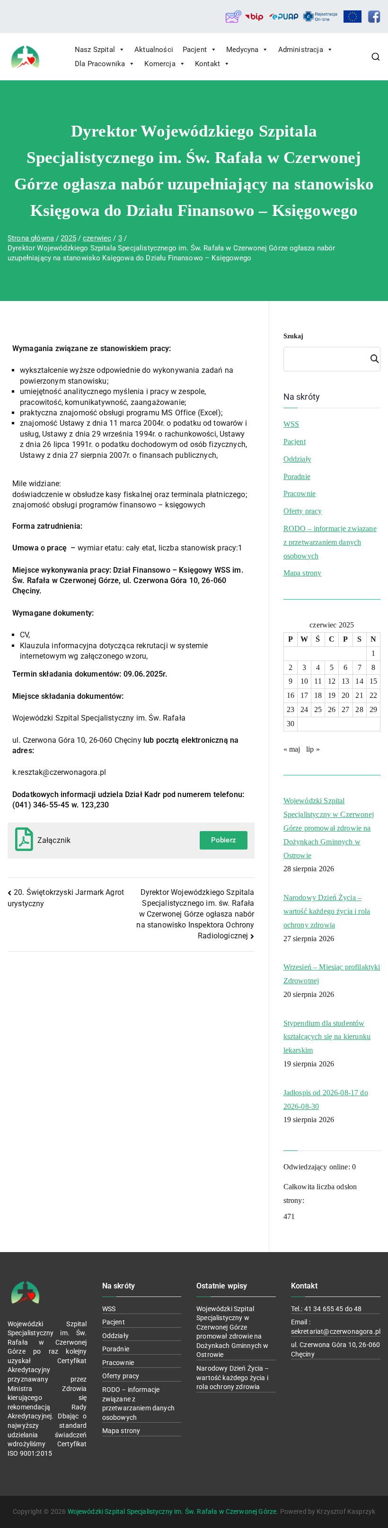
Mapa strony (302, 573)
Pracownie (299, 493)
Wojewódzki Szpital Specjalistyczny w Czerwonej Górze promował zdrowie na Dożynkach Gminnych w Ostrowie (328, 828)
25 (318, 709)
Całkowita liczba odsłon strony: (320, 1193)
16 (290, 695)
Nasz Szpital (95, 49)
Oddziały (297, 459)
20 (345, 695)
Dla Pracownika (100, 64)
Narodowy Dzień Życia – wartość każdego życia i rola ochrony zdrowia (326, 911)
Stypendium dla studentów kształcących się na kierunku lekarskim (326, 1037)
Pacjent (195, 49)
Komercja (159, 64)
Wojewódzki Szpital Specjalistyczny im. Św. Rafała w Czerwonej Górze (172, 1511)
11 (317, 681)
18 (318, 695)
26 (331, 709)
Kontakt (207, 64)
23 (290, 709)
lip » (313, 749)
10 (304, 681)
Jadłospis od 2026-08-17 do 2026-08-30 (325, 1099)
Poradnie (296, 476)
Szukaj (293, 336)
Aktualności (153, 49)
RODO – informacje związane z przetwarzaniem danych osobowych (330, 542)
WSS (291, 424)
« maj (291, 749)
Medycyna (242, 49)
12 (331, 681)
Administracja (300, 49)
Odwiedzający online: (317, 1167)
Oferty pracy (302, 511)
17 (304, 695)
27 (345, 709)
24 (304, 709)
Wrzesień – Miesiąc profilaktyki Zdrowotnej (331, 974)
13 (345, 681)
